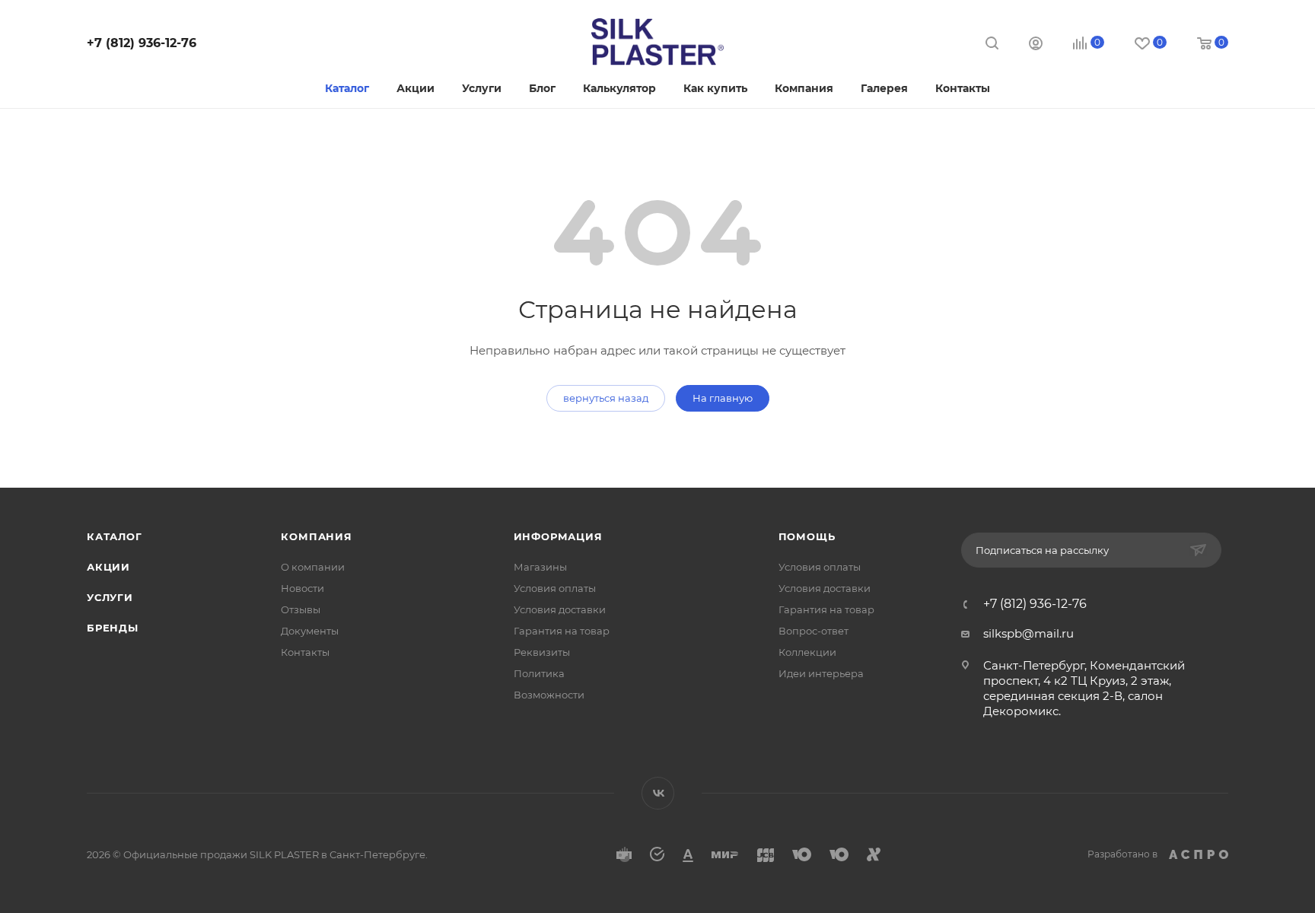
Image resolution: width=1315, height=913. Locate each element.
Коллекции (807, 652)
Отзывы (300, 609)
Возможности (549, 695)
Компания (316, 536)
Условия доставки (560, 609)
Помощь (807, 536)
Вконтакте (658, 793)
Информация (558, 536)
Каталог (114, 536)
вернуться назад (605, 398)
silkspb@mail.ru (1028, 633)
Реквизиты (542, 652)
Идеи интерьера (821, 673)
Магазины (540, 567)
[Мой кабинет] (1036, 45)
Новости (302, 588)
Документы (310, 631)
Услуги (110, 597)
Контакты (305, 652)
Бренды (113, 628)
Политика (539, 673)
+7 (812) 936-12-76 (141, 43)
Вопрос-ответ (813, 631)
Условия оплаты (555, 588)
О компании (313, 567)
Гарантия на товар (562, 631)
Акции (108, 567)
